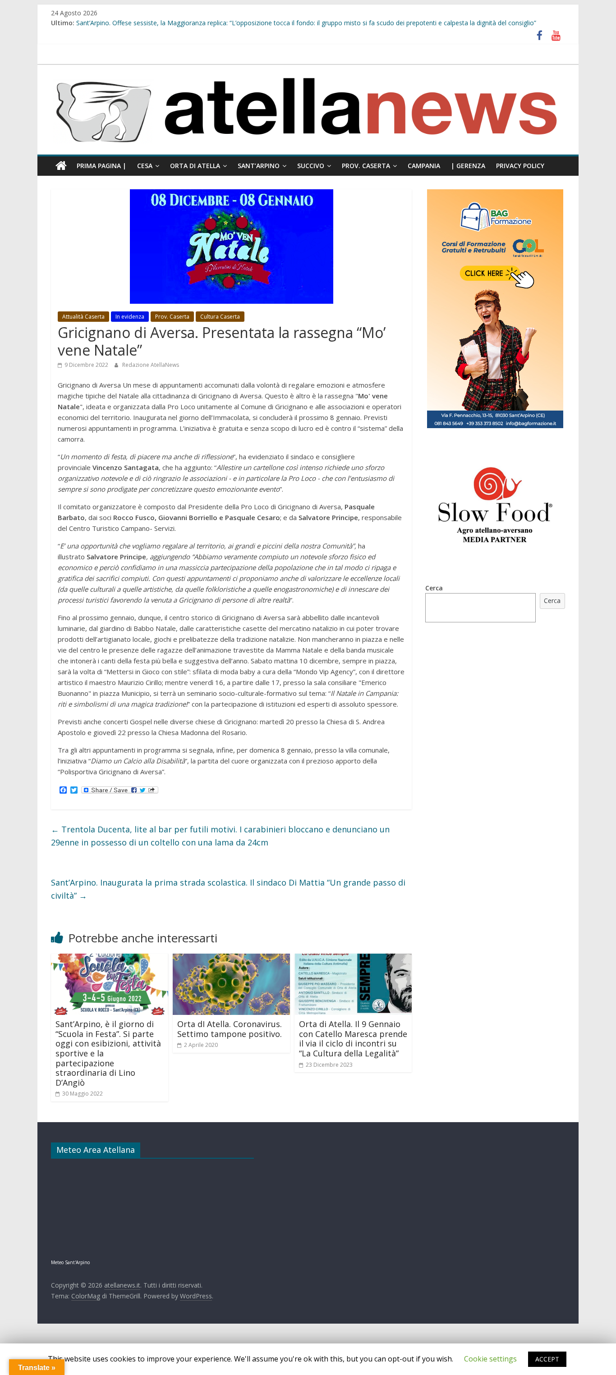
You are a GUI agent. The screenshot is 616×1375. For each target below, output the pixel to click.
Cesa (144, 165)
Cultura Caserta (220, 316)
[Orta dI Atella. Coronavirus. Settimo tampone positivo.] (231, 959)
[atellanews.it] (308, 69)
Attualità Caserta (83, 316)
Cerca (434, 588)
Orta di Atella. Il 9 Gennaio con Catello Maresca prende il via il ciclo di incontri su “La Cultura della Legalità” (353, 1039)
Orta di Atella (195, 165)
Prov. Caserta (366, 165)
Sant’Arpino (259, 165)
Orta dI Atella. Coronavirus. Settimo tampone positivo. (229, 1029)
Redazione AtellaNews (150, 365)
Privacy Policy (520, 165)
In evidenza (129, 316)
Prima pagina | (101, 165)
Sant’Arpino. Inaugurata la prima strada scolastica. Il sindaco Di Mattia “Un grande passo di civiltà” (228, 889)
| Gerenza (468, 165)
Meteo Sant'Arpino (70, 1262)
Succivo (310, 165)
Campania (424, 165)
